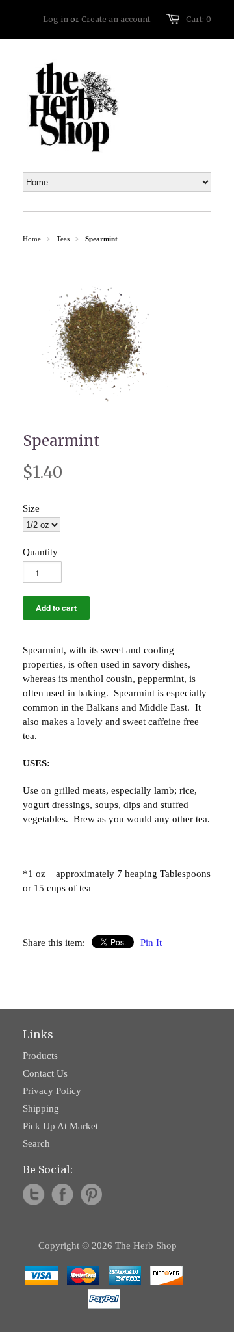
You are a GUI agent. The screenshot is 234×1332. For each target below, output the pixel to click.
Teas (63, 238)
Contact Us (45, 1073)
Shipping (41, 1108)
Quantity (40, 552)
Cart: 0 (198, 19)
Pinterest (91, 1195)
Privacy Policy (52, 1091)
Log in (55, 19)
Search (36, 1143)
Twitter (34, 1195)
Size (31, 508)
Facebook (62, 1195)
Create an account (115, 19)
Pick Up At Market (60, 1126)
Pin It (151, 942)
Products (40, 1056)
